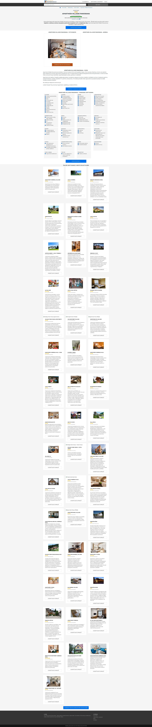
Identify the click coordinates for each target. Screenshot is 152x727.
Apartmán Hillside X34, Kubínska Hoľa (53, 522)
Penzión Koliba (94, 587)
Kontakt (95, 720)
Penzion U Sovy (94, 253)
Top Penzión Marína (95, 488)
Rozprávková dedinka (95, 386)
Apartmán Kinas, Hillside (74, 512)
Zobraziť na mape (75, 19)
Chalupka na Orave (50, 488)
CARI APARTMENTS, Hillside (96, 456)
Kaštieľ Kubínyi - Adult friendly (53, 253)
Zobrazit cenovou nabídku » (76, 89)
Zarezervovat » (76, 161)
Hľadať (98, 4)
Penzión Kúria (93, 521)
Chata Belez (48, 386)
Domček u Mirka (72, 352)
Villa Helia (93, 422)
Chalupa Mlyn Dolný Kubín (74, 655)
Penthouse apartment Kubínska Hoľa (53, 656)
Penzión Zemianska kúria (96, 179)
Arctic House (71, 422)
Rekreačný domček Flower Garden (74, 217)
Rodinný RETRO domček (96, 290)
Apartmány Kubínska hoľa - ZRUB (53, 352)
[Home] (60, 7)
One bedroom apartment (74, 253)
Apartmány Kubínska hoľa (97, 352)
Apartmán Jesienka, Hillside (75, 554)
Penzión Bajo (48, 216)
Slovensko (95, 715)
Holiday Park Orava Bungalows (53, 554)
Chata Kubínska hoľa (73, 479)
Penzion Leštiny (49, 620)
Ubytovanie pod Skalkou (74, 386)
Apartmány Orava (49, 587)
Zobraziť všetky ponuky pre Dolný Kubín (76, 707)
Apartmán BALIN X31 (50, 422)
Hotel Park (48, 290)
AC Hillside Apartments (96, 620)
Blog (106, 1)
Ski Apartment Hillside (73, 319)
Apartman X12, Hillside (96, 319)
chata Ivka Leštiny (72, 290)
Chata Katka (93, 216)
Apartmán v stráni (95, 554)
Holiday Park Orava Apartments (53, 319)
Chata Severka (71, 179)
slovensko (85, 1)
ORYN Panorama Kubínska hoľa (98, 655)
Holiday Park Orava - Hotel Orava (75, 448)
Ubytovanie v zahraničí (97, 1)
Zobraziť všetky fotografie (62, 64)
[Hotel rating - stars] (76, 12)
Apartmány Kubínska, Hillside (52, 179)
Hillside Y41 (48, 456)
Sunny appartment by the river (53, 688)
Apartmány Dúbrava (73, 620)
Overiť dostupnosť (76, 27)
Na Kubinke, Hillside (73, 587)
